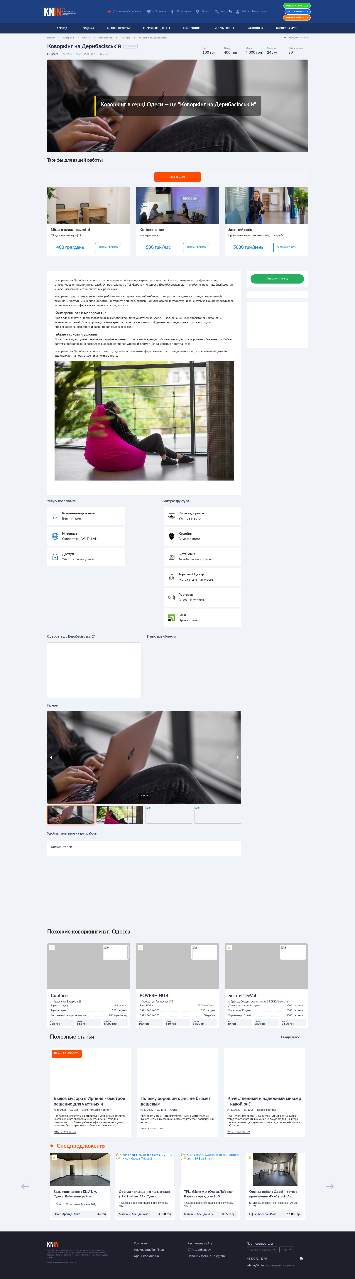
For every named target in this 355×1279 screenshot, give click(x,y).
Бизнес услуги (287, 28)
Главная (51, 38)
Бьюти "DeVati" (243, 996)
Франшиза (255, 28)
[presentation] (71, 757)
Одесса (86, 38)
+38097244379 (257, 1258)
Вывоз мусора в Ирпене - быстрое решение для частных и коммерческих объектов (89, 1101)
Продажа (87, 28)
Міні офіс (126, 38)
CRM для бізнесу (199, 1250)
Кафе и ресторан (267, 1110)
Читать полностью (65, 1131)
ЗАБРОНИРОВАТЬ (108, 247)
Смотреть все (290, 1037)
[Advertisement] (277, 325)
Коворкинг (191, 28)
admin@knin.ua (271, 1265)
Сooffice (59, 996)
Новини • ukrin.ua (296, 17)
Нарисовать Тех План (149, 1250)
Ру (230, 11)
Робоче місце (105, 38)
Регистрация (260, 11)
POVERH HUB (154, 996)
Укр (223, 11)
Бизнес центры (118, 28)
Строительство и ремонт (96, 1110)
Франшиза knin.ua (146, 1256)
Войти (245, 11)
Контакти (140, 1243)
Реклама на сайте (200, 1243)
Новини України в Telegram (206, 1256)
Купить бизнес (224, 28)
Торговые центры (156, 28)
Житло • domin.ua (297, 5)
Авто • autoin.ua (297, 11)
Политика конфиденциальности (61, 1262)
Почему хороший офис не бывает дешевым (176, 1101)
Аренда (62, 28)
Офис (173, 1110)
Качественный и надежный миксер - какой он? (264, 1101)
